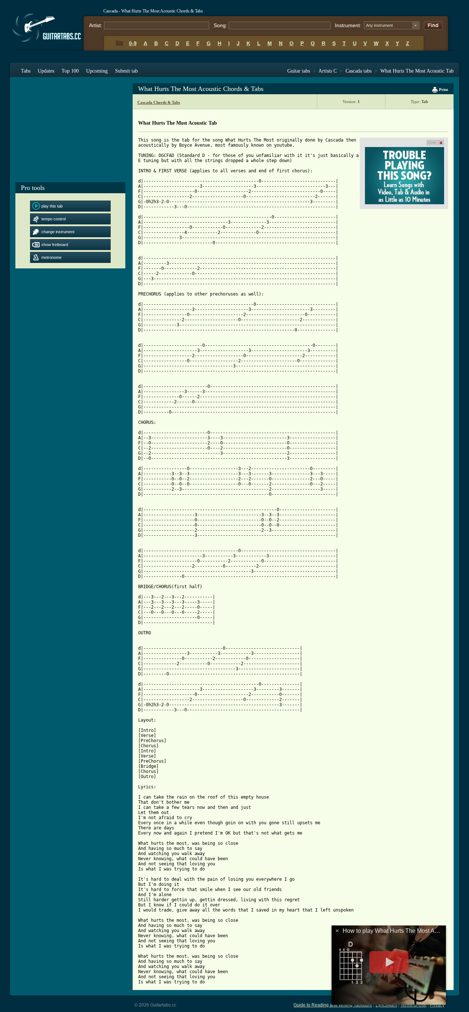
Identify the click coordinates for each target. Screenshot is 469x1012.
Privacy (437, 1005)
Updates (46, 71)
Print (443, 89)
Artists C (327, 71)
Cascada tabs (359, 71)
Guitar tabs (298, 71)
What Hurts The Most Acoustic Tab (417, 71)
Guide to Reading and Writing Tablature (332, 1005)
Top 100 (70, 71)
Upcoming (97, 71)
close (432, 142)
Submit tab (126, 71)
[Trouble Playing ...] (404, 175)
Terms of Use (413, 1005)
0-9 (133, 43)
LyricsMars (386, 1005)
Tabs (25, 71)
